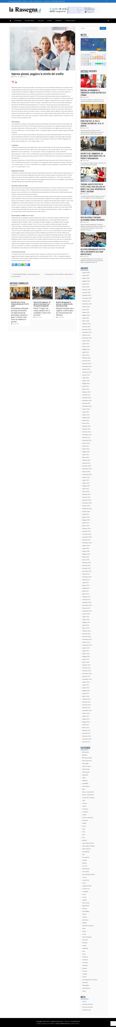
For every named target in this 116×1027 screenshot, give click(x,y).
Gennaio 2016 (86, 633)
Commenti (85, 809)
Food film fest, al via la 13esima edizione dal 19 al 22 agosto (20, 312)
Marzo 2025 (85, 321)
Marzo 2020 (85, 491)
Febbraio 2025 (86, 324)
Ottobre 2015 (86, 642)
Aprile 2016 (85, 625)
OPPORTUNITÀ (29, 20)
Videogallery (85, 985)
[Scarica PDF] (12, 83)
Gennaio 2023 (86, 395)
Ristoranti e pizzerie (87, 925)
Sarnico (84, 931)
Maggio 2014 (86, 690)
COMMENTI (58, 20)
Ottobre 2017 (86, 574)
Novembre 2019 (87, 503)
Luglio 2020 (85, 480)
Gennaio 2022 (86, 429)
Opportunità (85, 905)
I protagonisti (86, 851)
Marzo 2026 (85, 287)
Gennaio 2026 (86, 292)
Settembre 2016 (87, 611)
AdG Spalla (85, 763)
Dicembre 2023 (86, 363)
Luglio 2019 (85, 514)
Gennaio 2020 (86, 497)
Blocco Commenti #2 (88, 795)
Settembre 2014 (87, 679)
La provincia (85, 880)
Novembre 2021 (87, 434)
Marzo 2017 (85, 594)
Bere (83, 789)
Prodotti (84, 917)
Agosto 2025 (86, 306)
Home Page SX (86, 849)
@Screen (84, 755)
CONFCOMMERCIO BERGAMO (58, 1)
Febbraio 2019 (86, 528)
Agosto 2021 (86, 443)
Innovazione (85, 871)
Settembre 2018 (87, 542)
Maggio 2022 (86, 417)
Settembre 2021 (87, 440)
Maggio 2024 (86, 349)
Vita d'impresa (86, 988)
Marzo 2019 (85, 525)
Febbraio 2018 (86, 562)
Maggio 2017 (86, 588)
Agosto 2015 (86, 648)
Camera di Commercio (88, 797)
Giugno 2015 (86, 653)
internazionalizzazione (88, 874)
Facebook (106, 1)
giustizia (84, 840)
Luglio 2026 (85, 275)
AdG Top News (86, 766)
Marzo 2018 (85, 560)
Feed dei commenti (87, 1007)
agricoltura (85, 775)
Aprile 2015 (85, 659)
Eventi (84, 826)
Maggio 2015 (86, 656)
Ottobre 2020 (86, 471)
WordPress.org (86, 1010)
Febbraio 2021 (86, 460)
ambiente (85, 780)
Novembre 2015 (87, 639)
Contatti (30, 1)
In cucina (84, 866)
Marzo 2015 (85, 662)
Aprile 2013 (85, 724)
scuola (84, 934)
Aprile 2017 (85, 591)
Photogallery (85, 911)
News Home (85, 903)
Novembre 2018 (87, 537)
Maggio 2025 (86, 315)
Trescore (84, 971)
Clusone (84, 803)
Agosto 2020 (86, 477)
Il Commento (85, 857)
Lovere (84, 897)
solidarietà (85, 948)
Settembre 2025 (87, 304)
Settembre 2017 (87, 577)
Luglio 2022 (85, 412)
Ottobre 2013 (86, 707)
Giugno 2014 (86, 688)
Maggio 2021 (86, 451)
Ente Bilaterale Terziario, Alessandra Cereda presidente (93, 218)
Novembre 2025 (87, 298)
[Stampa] (16, 83)
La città (84, 877)
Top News (85, 962)
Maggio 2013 (86, 722)
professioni (85, 920)
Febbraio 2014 (86, 699)
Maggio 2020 (86, 486)
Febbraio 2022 (86, 426)
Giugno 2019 (86, 517)
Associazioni (85, 786)
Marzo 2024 (85, 355)
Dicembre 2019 (86, 500)
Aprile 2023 (85, 386)
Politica (84, 914)
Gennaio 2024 (86, 360)
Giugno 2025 (86, 312)
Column (84, 806)
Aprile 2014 (85, 693)
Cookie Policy (47, 1)
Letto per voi (85, 888)
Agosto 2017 (86, 579)
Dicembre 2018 (86, 534)
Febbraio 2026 (86, 289)
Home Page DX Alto (88, 843)
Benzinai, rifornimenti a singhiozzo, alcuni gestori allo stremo (93, 92)
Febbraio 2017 (86, 597)
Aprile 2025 (85, 318)
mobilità (84, 900)
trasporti (84, 968)
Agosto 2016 (86, 614)
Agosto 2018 (86, 545)
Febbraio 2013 (86, 730)
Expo (83, 829)
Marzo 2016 (85, 628)
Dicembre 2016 (86, 602)
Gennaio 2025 (86, 326)
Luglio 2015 (85, 651)
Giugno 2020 (86, 483)
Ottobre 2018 (86, 540)
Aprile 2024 (85, 352)
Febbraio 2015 (86, 665)
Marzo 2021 (85, 457)
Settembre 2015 (87, 645)
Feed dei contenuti (87, 1004)
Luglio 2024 (85, 343)
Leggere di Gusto (87, 886)
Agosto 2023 (86, 375)
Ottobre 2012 (86, 742)
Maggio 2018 (86, 554)
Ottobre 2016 (86, 608)
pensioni (84, 908)
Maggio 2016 (86, 622)
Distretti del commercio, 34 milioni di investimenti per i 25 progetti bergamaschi (42, 308)
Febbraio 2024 (86, 358)
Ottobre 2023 (86, 369)
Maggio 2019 (86, 520)
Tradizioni (85, 965)
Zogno (84, 991)
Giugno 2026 (86, 278)
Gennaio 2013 (86, 733)
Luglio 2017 (85, 582)
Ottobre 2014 (86, 676)
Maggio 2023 (86, 383)
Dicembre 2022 (86, 397)
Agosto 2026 (86, 272)
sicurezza (85, 940)
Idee (83, 854)
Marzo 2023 (85, 389)
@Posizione (85, 752)
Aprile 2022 (85, 420)
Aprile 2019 (85, 523)
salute (84, 928)
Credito (84, 814)
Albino (84, 777)
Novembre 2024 (87, 332)
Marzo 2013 (85, 727)
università (85, 982)
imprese (84, 863)
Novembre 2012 (87, 739)
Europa (84, 823)
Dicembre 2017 (86, 568)
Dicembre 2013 (86, 705)
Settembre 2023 (87, 372)
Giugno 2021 (86, 449)
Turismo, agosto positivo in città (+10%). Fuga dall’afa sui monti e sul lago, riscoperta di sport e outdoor (93, 188)
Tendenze (85, 957)
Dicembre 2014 (86, 670)
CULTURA (41, 20)
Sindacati (84, 942)
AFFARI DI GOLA (70, 20)
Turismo (84, 977)
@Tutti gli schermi (87, 758)
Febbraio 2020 (86, 494)
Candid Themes (74, 1023)
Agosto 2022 (86, 409)
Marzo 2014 (85, 696)
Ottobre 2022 (86, 403)
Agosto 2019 (86, 511)
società (84, 945)
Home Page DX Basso (88, 846)
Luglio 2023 (85, 378)
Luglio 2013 (85, 716)
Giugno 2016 (86, 619)
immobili (84, 860)
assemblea (85, 783)
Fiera (83, 834)
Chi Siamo (24, 1)
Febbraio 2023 (86, 392)
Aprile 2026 (85, 284)
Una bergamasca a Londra (89, 979)
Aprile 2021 (85, 454)
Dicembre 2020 (86, 466)
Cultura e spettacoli (87, 817)
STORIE (49, 20)
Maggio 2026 (86, 281)
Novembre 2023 (87, 366)
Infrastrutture (86, 868)
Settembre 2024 (87, 338)
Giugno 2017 (86, 585)
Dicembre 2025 (86, 295)
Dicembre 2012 (86, 736)
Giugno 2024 (86, 346)
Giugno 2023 (86, 380)
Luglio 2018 (85, 548)
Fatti (83, 832)
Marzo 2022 (85, 423)
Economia (85, 820)
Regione (84, 923)
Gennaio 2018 (86, 565)
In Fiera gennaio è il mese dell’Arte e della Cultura (58, 274)
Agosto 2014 (86, 682)
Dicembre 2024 (86, 329)
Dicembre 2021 (86, 432)
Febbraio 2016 (86, 631)
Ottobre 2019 (86, 506)
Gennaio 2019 (86, 531)
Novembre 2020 (87, 469)
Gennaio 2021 (86, 463)
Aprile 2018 (85, 557)
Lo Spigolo (85, 891)
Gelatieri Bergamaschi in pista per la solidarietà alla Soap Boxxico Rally (65, 308)
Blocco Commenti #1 (88, 792)
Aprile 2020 (85, 488)
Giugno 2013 (86, 719)
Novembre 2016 (87, 605)
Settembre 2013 (87, 710)
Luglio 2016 (85, 616)
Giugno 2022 (86, 415)
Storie (84, 954)
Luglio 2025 (85, 309)
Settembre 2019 (87, 508)
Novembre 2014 (87, 673)
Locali (83, 894)
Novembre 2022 (87, 400)
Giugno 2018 (86, 551)
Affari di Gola (86, 769)
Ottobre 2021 (86, 437)
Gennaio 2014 (86, 702)
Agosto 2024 (86, 341)
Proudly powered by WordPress (46, 1023)
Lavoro (84, 883)
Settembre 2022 (87, 406)
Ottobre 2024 (86, 335)
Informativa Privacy (38, 1)
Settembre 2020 (87, 474)
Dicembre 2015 (86, 636)
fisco (83, 837)
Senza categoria (86, 937)
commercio (85, 812)
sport (83, 951)
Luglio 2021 (85, 446)
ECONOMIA (18, 20)
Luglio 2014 (85, 685)
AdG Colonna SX (87, 760)
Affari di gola (85, 772)
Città (83, 800)
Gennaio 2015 (86, 668)
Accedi (84, 1001)
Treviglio (84, 974)
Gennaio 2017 (86, 599)
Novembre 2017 (87, 571)
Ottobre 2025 (86, 301)
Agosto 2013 (86, 713)
